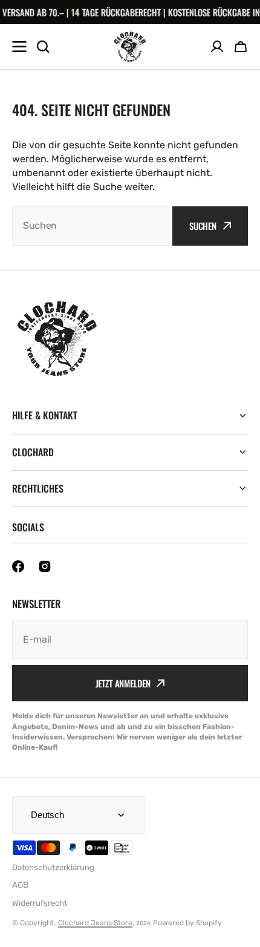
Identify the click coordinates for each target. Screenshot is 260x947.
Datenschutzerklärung (53, 867)
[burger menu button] (19, 46)
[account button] (217, 46)
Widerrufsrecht (39, 903)
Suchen (202, 225)
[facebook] (18, 566)
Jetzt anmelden (123, 683)
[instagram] (44, 566)
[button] (240, 46)
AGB (20, 885)
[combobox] (90, 226)
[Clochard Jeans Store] (130, 46)
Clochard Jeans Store (95, 923)
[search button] (43, 46)
